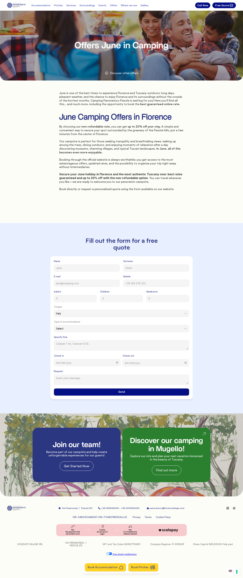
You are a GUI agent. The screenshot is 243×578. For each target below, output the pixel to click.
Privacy (136, 517)
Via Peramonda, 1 (71, 508)
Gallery (145, 5)
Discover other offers (124, 73)
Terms (148, 517)
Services (71, 5)
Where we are (129, 5)
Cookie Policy (163, 517)
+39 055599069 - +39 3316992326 (121, 508)
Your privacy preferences (124, 554)
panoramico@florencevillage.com (167, 508)
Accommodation (41, 5)
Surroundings (87, 5)
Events (102, 5)
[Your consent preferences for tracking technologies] (236, 571)
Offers (113, 5)
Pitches (58, 5)
